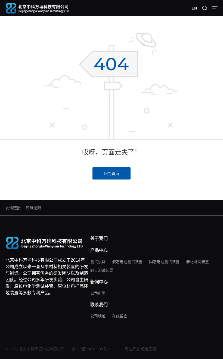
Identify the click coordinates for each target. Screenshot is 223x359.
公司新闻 (98, 293)
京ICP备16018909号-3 (91, 349)
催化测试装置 (197, 261)
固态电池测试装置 (164, 261)
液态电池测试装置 (127, 261)
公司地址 (98, 316)
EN (194, 8)
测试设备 (98, 261)
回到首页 (111, 173)
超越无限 (33, 208)
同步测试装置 (101, 270)
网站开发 (132, 349)
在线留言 (119, 316)
